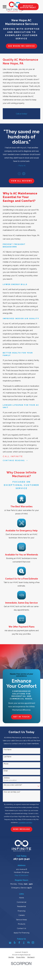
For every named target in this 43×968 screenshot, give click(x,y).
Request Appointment (28, 7)
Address (7, 778)
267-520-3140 (21, 858)
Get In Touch (21, 717)
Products (21, 924)
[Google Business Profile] (10, 942)
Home (21, 898)
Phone (6, 764)
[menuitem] (11, 957)
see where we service (21, 46)
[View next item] (23, 173)
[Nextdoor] (28, 942)
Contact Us (21, 928)
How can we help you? (12, 792)
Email (6, 771)
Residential (21, 906)
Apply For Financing (21, 933)
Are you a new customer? (13, 785)
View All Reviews (21, 181)
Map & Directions (21, 875)
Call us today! (21, 114)
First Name (7, 749)
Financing (21, 911)
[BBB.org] (24, 942)
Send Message (21, 829)
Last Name (7, 757)
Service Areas (21, 920)
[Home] (14, 7)
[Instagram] (33, 942)
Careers (22, 915)
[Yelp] (14, 942)
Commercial (21, 902)
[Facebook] (19, 942)
